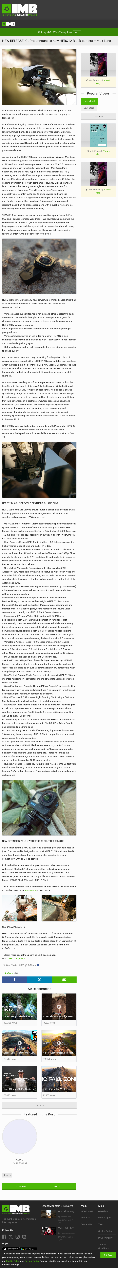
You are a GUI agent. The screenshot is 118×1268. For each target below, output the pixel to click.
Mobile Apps (104, 1217)
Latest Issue (87, 1211)
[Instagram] (18, 1237)
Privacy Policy (105, 1237)
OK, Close (108, 1255)
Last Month (89, 101)
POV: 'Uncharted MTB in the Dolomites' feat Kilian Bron (59, 1089)
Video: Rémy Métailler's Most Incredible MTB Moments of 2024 (20, 1016)
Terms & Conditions (103, 1246)
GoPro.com (30, 890)
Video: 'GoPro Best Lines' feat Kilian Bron (59, 1052)
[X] (11, 1237)
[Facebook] (4, 1237)
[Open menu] (114, 24)
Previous (22, 1186)
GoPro (19, 1159)
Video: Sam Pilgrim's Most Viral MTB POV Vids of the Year (20, 1052)
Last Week (89, 108)
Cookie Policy (105, 1231)
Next (56, 1186)
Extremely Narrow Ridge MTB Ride (59, 1016)
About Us (85, 1217)
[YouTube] (24, 1237)
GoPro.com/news (16, 958)
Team (101, 1224)
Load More (39, 1105)
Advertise (103, 1211)
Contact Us (86, 1224)
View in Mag (103, 82)
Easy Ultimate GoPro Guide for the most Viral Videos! (20, 1089)
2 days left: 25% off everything (59, 32)
